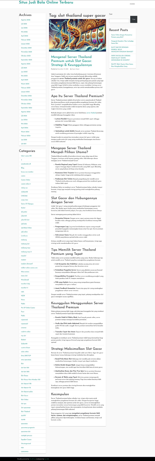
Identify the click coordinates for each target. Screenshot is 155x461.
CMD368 (24, 196)
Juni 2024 (24, 120)
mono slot (24, 276)
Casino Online (25, 180)
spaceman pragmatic (28, 427)
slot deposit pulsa (27, 391)
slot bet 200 (25, 371)
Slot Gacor (24, 395)
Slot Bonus (24, 375)
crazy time (24, 200)
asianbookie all (26, 164)
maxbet (23, 260)
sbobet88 (24, 344)
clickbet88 (24, 192)
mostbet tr (24, 288)
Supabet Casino (26, 439)
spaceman (24, 423)
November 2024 (26, 100)
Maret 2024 (25, 132)
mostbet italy (25, 284)
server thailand (91, 113)
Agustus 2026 (25, 20)
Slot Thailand (25, 411)
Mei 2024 (24, 124)
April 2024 (24, 128)
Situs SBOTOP (26, 355)
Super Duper (75, 69)
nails (22, 292)
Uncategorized (26, 443)
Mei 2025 (24, 76)
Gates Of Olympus (27, 204)
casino (23, 176)
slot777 (23, 415)
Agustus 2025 (25, 64)
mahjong (24, 240)
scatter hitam (25, 348)
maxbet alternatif (27, 264)
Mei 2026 (24, 32)
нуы (22, 447)
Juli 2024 (24, 116)
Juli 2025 (24, 68)
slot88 (23, 419)
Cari (110, 14)
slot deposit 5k (26, 387)
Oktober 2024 (26, 104)
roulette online (25, 332)
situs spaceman (26, 359)
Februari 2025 (25, 88)
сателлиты (24, 451)
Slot (22, 363)
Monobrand (25, 280)
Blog (22, 168)
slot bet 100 (25, 367)
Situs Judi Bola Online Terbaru (46, 2)
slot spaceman (25, 407)
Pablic (23, 304)
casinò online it (26, 184)
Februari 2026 (25, 40)
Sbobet (23, 340)
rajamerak (24, 320)
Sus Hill (46, 459)
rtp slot (23, 336)
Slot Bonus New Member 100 (30, 379)
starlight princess (26, 435)
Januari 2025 (25, 92)
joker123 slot (25, 220)
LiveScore (24, 236)
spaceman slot (25, 431)
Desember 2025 (26, 48)
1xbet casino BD (26, 156)
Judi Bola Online (26, 228)
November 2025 (26, 52)
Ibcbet (23, 208)
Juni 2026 (24, 28)
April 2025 (24, 80)
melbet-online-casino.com (29, 268)
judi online (24, 232)
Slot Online (24, 399)
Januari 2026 (25, 44)
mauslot (23, 256)
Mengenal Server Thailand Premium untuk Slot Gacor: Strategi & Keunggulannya (71, 61)
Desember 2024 (26, 96)
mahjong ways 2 (26, 252)
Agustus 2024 (25, 112)
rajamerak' (24, 324)
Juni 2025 (24, 72)
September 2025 (26, 60)
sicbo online (25, 352)
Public (23, 316)
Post (22, 312)
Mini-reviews (25, 272)
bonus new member (27, 172)
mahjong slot (25, 244)
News (23, 300)
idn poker (24, 212)
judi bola (24, 224)
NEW (23, 296)
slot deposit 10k (26, 383)
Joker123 (24, 216)
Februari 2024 (25, 136)
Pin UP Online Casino (28, 308)
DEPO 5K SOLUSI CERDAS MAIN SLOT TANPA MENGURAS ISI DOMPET (120, 58)
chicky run (24, 188)
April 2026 (24, 36)
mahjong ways (25, 248)
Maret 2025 (25, 84)
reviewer (23, 328)
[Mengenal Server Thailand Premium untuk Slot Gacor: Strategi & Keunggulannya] (77, 35)
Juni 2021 (24, 140)
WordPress (33, 459)
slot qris (23, 403)
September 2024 (26, 108)
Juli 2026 (24, 24)
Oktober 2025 (26, 56)
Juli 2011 (23, 144)
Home (132, 4)
